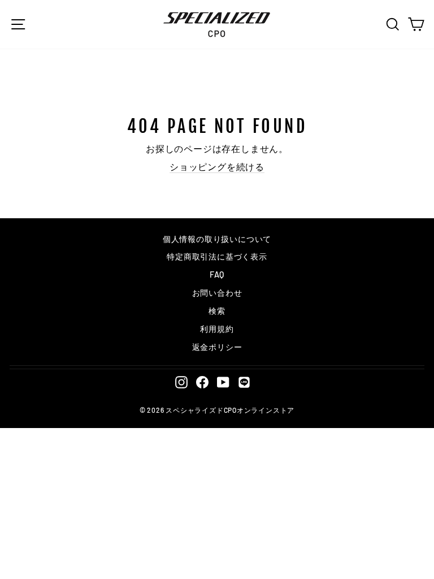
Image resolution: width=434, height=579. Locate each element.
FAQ (217, 274)
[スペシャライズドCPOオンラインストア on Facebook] (202, 381)
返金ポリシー (217, 347)
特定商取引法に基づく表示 (217, 256)
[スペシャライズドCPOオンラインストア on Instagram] (181, 381)
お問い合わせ (217, 292)
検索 (217, 311)
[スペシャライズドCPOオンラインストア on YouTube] (223, 381)
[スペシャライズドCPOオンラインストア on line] (244, 381)
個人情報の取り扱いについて (217, 239)
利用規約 (216, 329)
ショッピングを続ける (217, 166)
